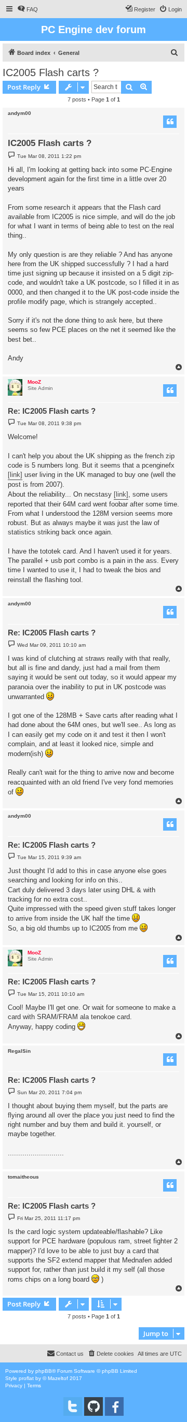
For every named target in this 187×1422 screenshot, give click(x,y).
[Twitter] (72, 1406)
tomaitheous (23, 1177)
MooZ (34, 382)
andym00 (19, 113)
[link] (15, 474)
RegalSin (19, 1051)
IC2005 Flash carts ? (51, 72)
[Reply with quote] (170, 121)
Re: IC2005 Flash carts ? (52, 411)
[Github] (93, 1406)
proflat (26, 1378)
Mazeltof (58, 1378)
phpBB (43, 1371)
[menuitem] (27, 9)
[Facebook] (114, 1406)
